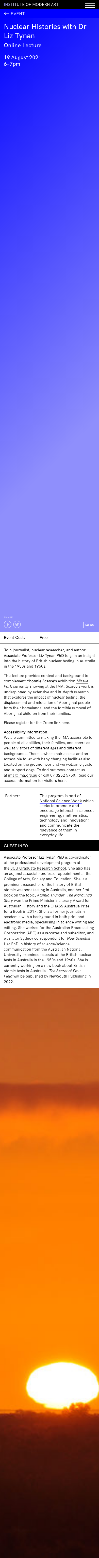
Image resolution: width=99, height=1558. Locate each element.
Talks (89, 625)
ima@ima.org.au (22, 775)
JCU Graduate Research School (38, 868)
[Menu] (90, 4)
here (65, 722)
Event (18, 13)
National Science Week (61, 800)
